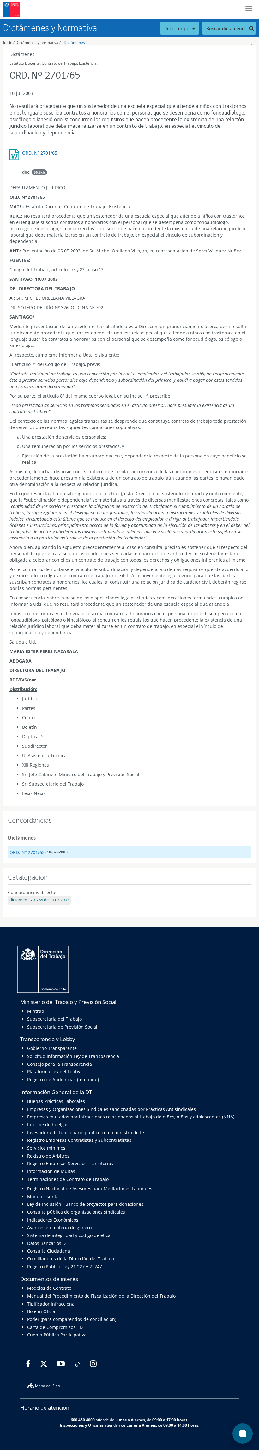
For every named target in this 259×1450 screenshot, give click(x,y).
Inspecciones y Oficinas (82, 1425)
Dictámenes (74, 42)
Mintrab (35, 1011)
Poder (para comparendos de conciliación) (71, 1319)
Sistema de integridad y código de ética (69, 1235)
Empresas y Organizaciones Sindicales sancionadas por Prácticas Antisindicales (111, 1109)
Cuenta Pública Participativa (57, 1335)
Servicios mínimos (46, 1148)
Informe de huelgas (48, 1125)
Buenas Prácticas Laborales (56, 1101)
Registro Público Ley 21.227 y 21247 (64, 1267)
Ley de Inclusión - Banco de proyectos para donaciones (85, 1204)
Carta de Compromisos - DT (56, 1327)
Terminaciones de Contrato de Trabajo (68, 1179)
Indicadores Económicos (52, 1220)
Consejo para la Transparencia (59, 1064)
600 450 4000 (83, 1419)
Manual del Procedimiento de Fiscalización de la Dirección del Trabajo (101, 1296)
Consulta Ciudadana (48, 1251)
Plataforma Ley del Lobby (53, 1072)
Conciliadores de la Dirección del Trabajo (70, 1259)
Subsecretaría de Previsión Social (62, 1027)
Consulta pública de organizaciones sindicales (76, 1212)
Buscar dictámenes (227, 29)
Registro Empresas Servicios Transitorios (70, 1163)
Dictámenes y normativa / (38, 42)
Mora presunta (43, 1196)
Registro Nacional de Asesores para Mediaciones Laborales (89, 1189)
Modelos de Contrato (49, 1288)
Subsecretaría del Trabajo (54, 1019)
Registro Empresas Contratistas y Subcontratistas (79, 1140)
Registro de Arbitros (48, 1156)
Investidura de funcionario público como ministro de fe (85, 1132)
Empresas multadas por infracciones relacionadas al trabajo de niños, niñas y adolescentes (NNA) (130, 1117)
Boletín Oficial (42, 1311)
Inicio (7, 42)
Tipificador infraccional (51, 1304)
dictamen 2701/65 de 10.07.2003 (39, 900)
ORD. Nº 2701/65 (39, 153)
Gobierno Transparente (52, 1048)
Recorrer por (178, 29)
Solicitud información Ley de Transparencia (73, 1056)
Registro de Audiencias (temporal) (63, 1079)
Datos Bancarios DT (47, 1243)
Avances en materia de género (59, 1227)
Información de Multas (51, 1171)
